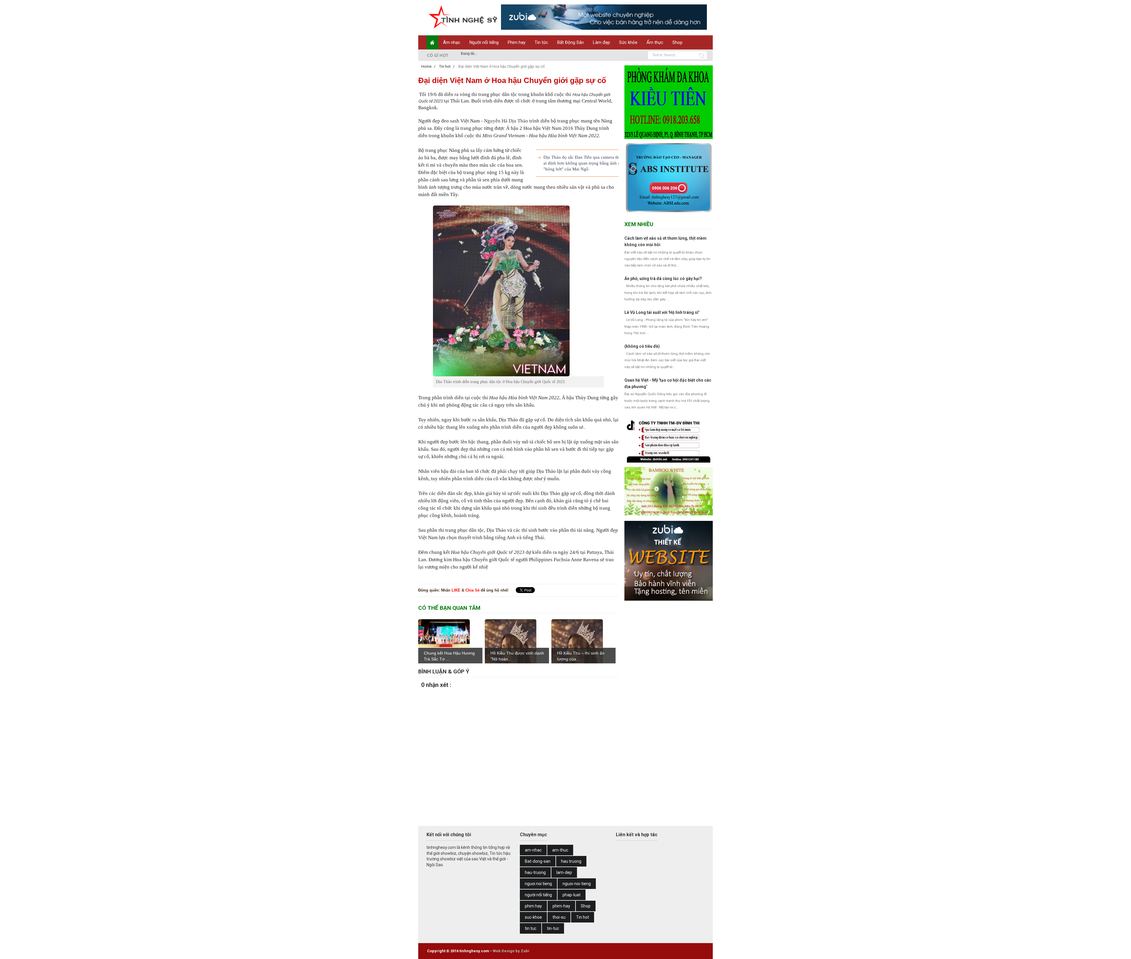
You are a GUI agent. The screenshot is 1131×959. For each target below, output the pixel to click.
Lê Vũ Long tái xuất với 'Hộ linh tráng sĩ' (661, 312)
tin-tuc (553, 928)
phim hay (533, 906)
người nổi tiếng (538, 894)
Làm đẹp (601, 42)
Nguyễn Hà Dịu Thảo (506, 121)
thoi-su (559, 917)
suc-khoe (533, 917)
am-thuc (560, 850)
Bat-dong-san (537, 861)
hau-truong (535, 872)
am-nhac (533, 850)
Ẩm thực (654, 42)
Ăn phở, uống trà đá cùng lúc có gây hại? (663, 278)
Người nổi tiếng (484, 42)
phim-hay (561, 906)
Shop (677, 42)
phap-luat (572, 894)
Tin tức (541, 42)
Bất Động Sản (570, 42)
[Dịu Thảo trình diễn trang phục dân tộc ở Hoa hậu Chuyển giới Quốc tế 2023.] (518, 291)
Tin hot (582, 917)
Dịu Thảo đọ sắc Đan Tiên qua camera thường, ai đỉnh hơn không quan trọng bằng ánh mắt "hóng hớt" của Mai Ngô (586, 163)
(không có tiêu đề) (642, 346)
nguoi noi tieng (538, 883)
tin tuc (530, 928)
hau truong (571, 861)
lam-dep (564, 872)
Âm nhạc (451, 42)
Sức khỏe (628, 42)
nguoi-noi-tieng (577, 883)
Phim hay (516, 42)
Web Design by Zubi (511, 951)
